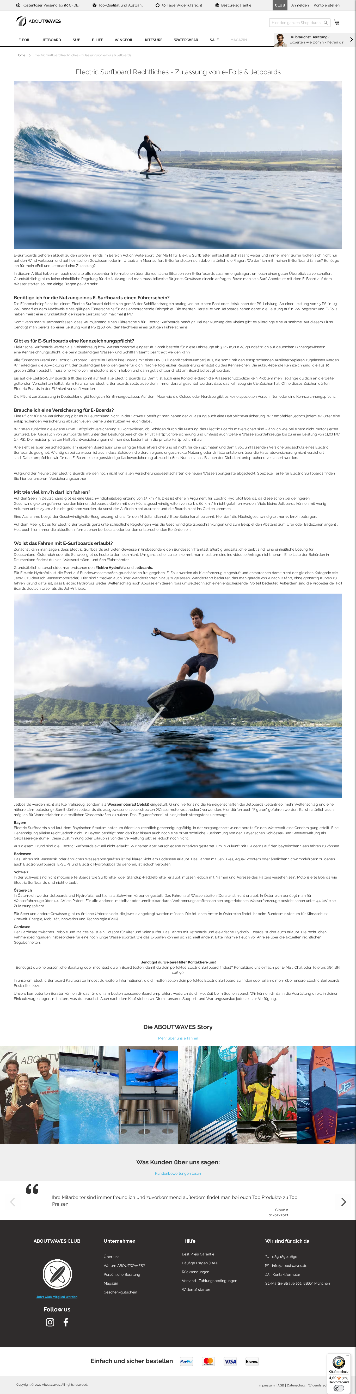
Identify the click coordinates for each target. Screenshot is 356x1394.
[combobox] (299, 22)
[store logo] (38, 21)
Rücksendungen (195, 1272)
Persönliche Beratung (122, 1274)
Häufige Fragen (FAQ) (200, 1263)
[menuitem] (24, 39)
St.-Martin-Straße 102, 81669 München (297, 1283)
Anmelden (300, 5)
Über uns (111, 1257)
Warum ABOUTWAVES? (124, 1266)
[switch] (339, 1388)
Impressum (267, 1385)
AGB (281, 1385)
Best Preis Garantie (198, 1254)
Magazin (111, 1283)
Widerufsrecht (318, 1385)
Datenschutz (296, 1385)
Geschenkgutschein (120, 1292)
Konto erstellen (327, 5)
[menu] (178, 39)
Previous (13, 1202)
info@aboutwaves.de (289, 1266)
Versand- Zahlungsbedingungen (209, 1281)
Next (343, 1202)
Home (20, 55)
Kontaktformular (286, 1274)
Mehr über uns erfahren (178, 1038)
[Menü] (348, 1356)
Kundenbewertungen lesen (178, 1173)
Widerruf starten (196, 1289)
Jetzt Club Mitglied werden (56, 1297)
